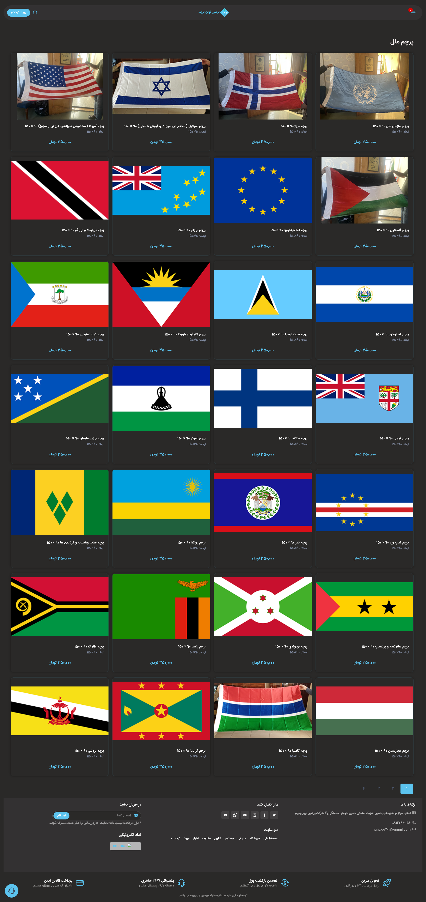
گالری (217, 838)
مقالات (206, 838)
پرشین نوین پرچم (199, 895)
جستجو (229, 838)
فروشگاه (254, 838)
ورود (186, 838)
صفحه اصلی (270, 838)
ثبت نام (175, 838)
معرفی (241, 838)
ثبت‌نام (61, 815)
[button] (125, 846)
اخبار (196, 838)
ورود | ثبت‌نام (18, 12)
